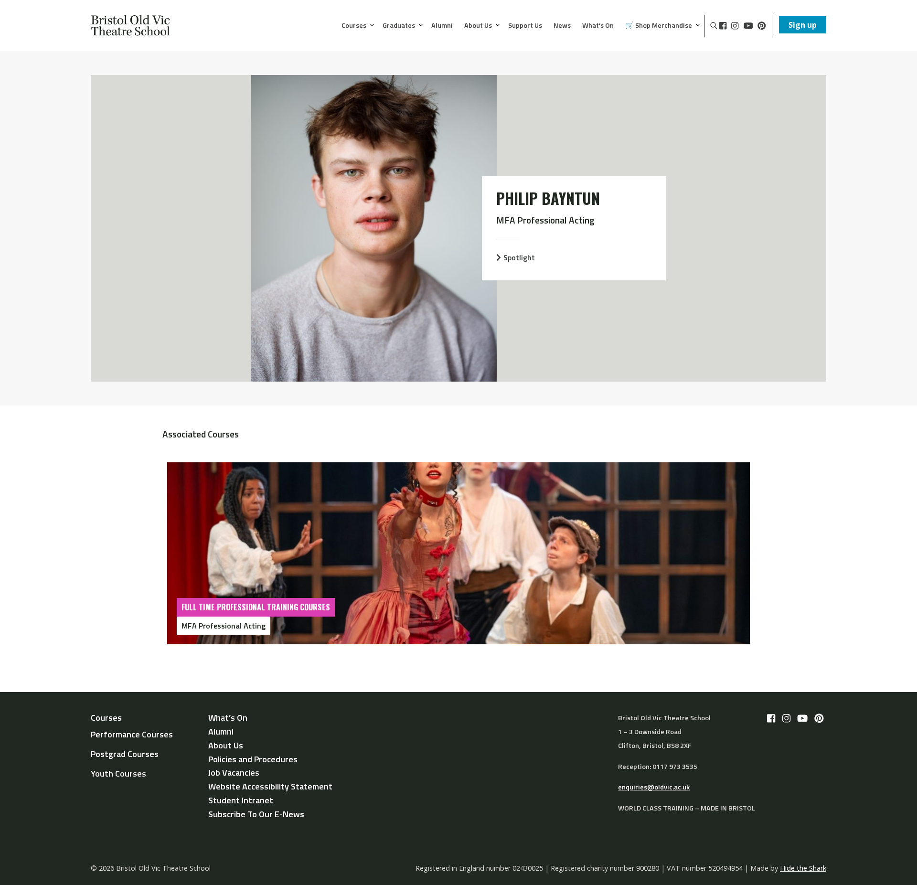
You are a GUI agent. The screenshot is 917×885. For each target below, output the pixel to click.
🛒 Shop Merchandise (658, 26)
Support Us (525, 26)
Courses (353, 26)
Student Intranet (240, 800)
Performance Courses (132, 734)
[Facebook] (722, 26)
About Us (478, 26)
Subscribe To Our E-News (256, 814)
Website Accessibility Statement (270, 786)
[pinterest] (761, 26)
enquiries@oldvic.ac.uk (654, 787)
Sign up (803, 25)
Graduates (399, 26)
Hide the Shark (803, 868)
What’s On (598, 26)
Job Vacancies (233, 772)
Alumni (442, 26)
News (562, 26)
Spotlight (519, 257)
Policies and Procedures (253, 759)
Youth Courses (118, 773)
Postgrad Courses (125, 753)
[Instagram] (734, 26)
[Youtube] (748, 26)
